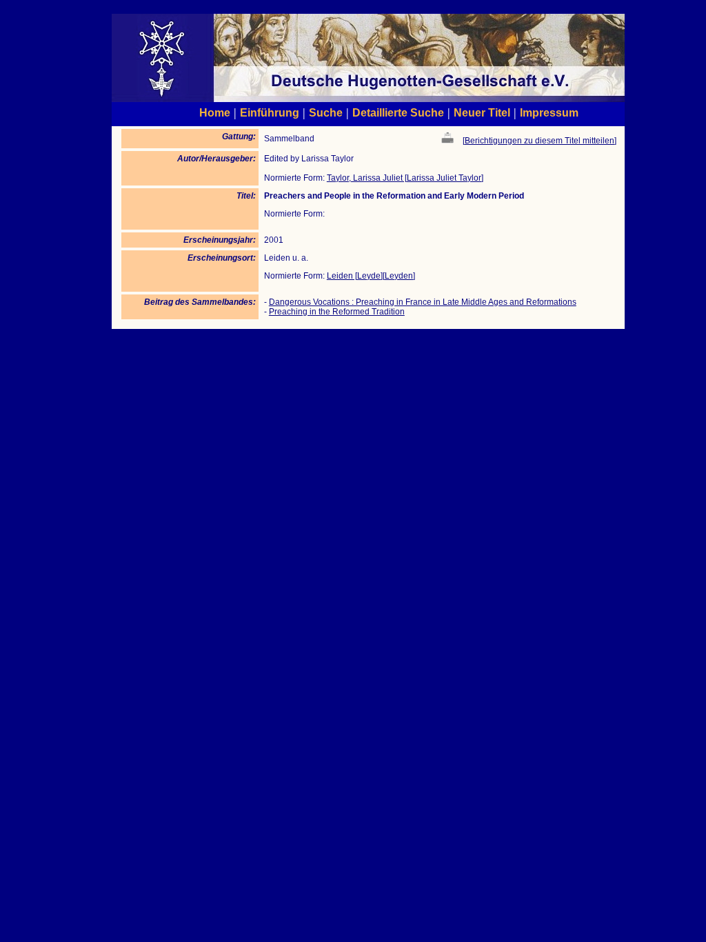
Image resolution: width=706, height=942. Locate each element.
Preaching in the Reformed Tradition (337, 312)
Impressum (549, 112)
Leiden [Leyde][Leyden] (371, 276)
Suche (326, 112)
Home (214, 112)
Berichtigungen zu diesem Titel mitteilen (539, 141)
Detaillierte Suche (398, 112)
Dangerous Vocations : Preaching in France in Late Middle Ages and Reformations (422, 302)
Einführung (269, 112)
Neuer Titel (482, 112)
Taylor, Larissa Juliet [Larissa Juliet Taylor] (405, 178)
